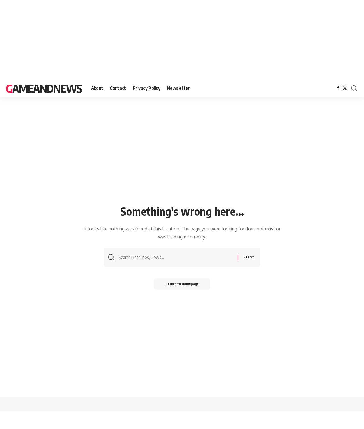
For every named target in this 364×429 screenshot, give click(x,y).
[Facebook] (338, 88)
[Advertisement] (170, 40)
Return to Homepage (182, 284)
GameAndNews (44, 88)
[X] (344, 88)
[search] (354, 88)
